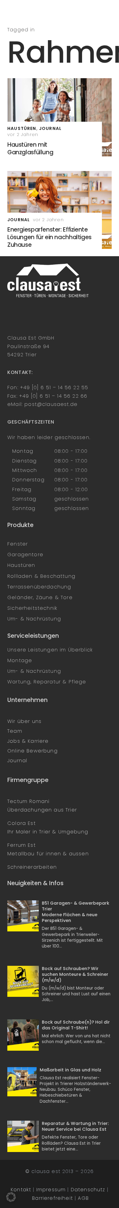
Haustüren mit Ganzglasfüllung (30, 148)
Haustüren (21, 565)
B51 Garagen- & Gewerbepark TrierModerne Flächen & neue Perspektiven (75, 912)
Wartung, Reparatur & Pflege (46, 681)
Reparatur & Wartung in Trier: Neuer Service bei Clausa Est (75, 1126)
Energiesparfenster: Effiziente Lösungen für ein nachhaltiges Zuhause (49, 237)
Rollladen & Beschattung (41, 576)
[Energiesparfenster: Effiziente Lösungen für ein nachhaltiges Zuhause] (59, 210)
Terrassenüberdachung (39, 586)
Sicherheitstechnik (32, 608)
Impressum (51, 1189)
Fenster (17, 543)
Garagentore (25, 554)
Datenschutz (88, 1189)
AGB (83, 1198)
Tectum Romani (28, 801)
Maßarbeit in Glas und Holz (70, 1070)
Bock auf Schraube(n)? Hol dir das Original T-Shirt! (76, 1025)
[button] (11, 1197)
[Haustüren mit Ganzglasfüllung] (59, 117)
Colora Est (21, 823)
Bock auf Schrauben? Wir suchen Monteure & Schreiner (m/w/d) (75, 974)
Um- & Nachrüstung (34, 618)
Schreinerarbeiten (32, 867)
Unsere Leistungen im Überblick (50, 649)
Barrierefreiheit (52, 1198)
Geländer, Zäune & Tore (40, 597)
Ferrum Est (21, 845)
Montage (19, 660)
